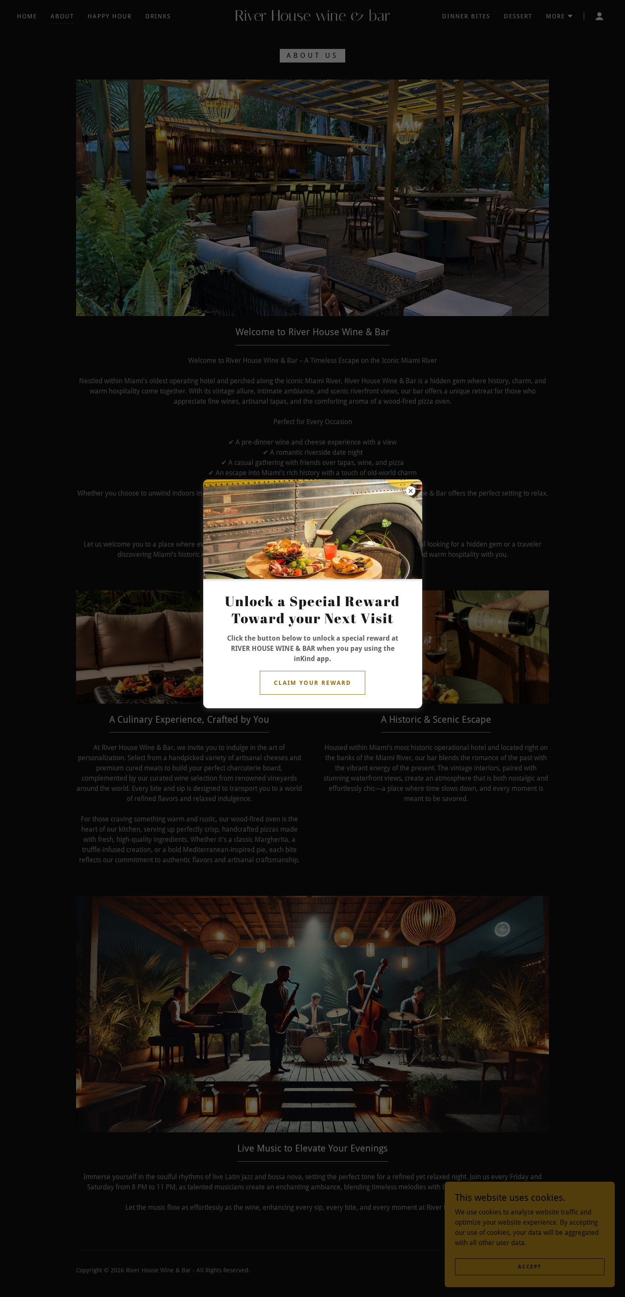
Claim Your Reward (312, 682)
